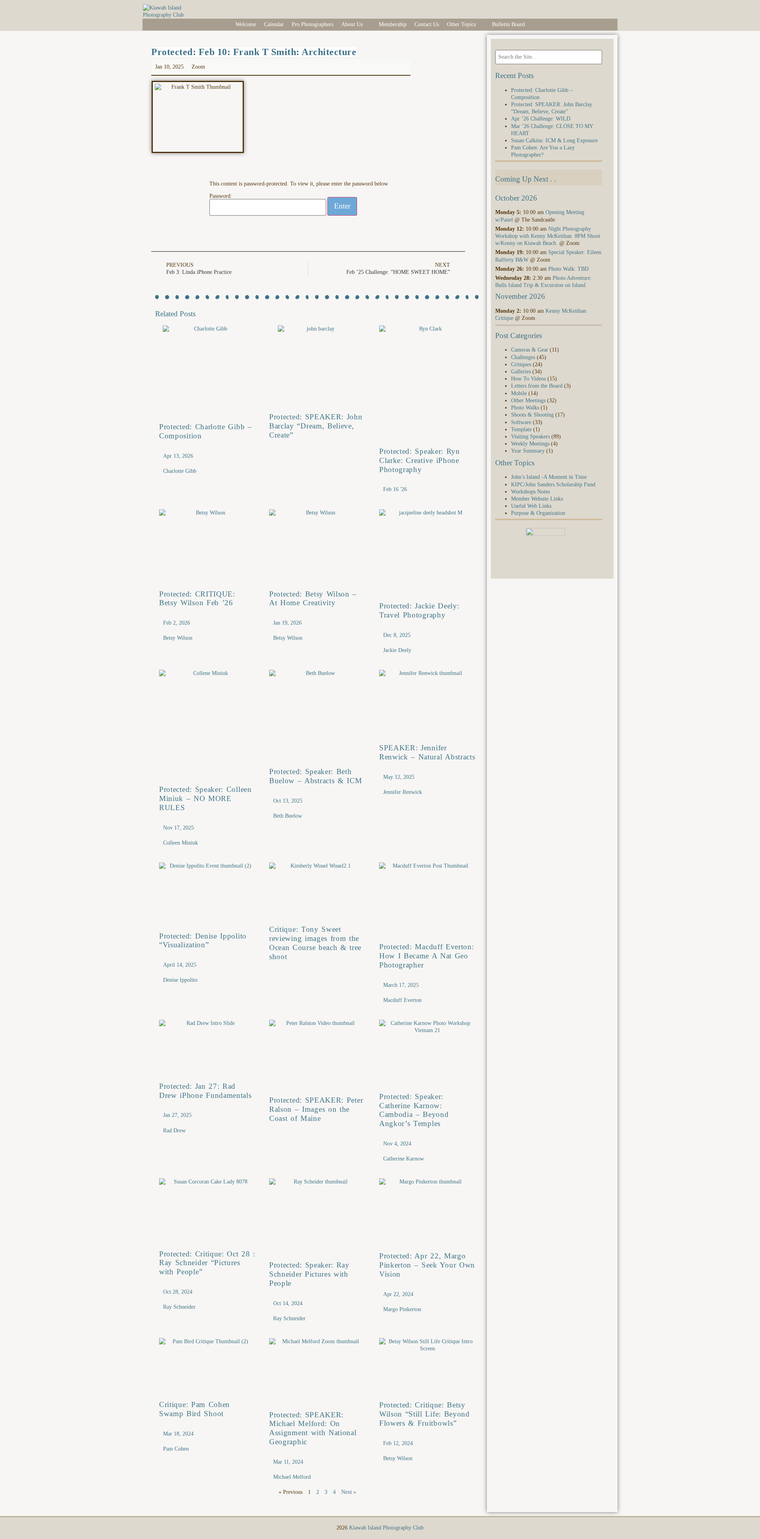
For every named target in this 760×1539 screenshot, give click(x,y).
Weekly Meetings (530, 444)
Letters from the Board (536, 386)
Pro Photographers (312, 24)
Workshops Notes (530, 492)
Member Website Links (537, 499)
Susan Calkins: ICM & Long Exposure (554, 140)
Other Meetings (528, 400)
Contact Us (426, 24)
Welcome (246, 24)
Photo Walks (525, 408)
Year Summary (528, 451)
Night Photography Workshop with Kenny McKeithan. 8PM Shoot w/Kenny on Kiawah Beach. (547, 236)
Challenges (523, 357)
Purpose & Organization (538, 513)
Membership (393, 24)
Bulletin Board (508, 24)
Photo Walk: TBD (568, 269)
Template (521, 429)
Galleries (521, 372)
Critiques (521, 364)
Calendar (274, 24)
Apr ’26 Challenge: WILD (540, 119)
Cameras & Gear (529, 350)
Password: (220, 196)
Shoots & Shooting (532, 415)
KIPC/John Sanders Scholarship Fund (553, 485)
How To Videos (528, 379)
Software (521, 422)
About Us (352, 24)
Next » (348, 1492)
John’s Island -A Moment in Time (549, 477)
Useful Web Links (531, 506)
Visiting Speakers (530, 437)
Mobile (519, 393)
